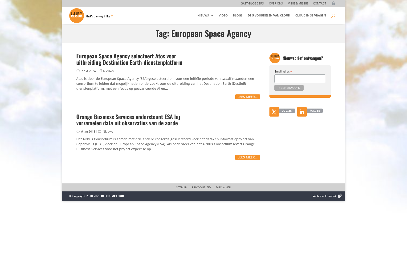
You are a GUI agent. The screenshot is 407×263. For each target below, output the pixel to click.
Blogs (238, 15)
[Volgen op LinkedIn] (302, 112)
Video (223, 15)
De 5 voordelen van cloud (269, 15)
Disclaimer (223, 187)
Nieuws (203, 15)
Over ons (276, 3)
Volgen (287, 110)
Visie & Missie (298, 3)
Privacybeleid (201, 187)
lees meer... (248, 96)
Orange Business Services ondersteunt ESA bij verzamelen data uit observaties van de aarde (128, 119)
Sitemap (181, 187)
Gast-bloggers (252, 3)
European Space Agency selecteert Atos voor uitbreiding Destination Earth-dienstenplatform (129, 59)
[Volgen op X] (274, 112)
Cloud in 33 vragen (310, 15)
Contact (319, 3)
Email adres (283, 72)
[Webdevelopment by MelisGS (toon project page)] (340, 196)
